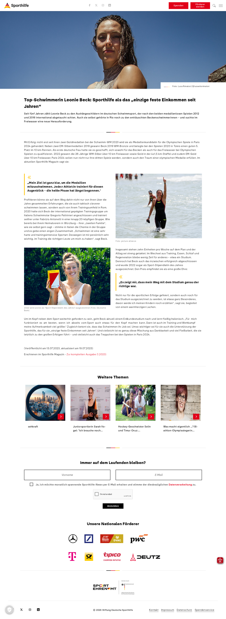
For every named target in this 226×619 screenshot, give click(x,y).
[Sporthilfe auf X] (96, 5)
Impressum (167, 610)
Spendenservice (204, 610)
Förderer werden (200, 5)
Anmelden (113, 506)
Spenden (178, 5)
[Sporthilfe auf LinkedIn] (109, 5)
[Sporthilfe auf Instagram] (103, 5)
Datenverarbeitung (180, 484)
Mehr (61, 416)
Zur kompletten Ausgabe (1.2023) (86, 354)
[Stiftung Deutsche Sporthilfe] (16, 5)
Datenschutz (184, 610)
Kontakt (153, 610)
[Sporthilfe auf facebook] (89, 5)
